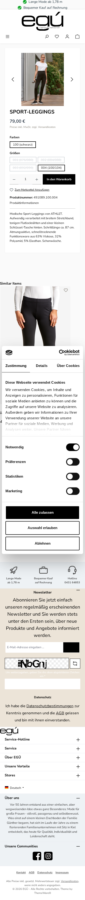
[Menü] (7, 37)
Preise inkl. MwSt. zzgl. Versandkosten (32, 127)
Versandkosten (69, 881)
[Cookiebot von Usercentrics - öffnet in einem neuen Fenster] (60, 352)
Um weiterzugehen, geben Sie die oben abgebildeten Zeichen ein (42, 674)
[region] (42, 79)
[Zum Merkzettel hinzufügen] (66, 291)
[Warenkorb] (77, 37)
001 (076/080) (24, 160)
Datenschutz (44, 872)
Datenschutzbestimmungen (49, 706)
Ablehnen (43, 543)
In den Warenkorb (59, 179)
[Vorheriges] (13, 79)
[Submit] (71, 647)
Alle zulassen (43, 512)
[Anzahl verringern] (14, 179)
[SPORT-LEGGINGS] (42, 79)
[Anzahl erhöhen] (36, 179)
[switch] (73, 462)
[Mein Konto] (67, 37)
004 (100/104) (51, 168)
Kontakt (21, 872)
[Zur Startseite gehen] (42, 21)
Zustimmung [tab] (15, 366)
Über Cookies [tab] (68, 366)
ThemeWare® (42, 893)
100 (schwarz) (23, 145)
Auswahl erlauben (42, 528)
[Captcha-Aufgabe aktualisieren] (75, 664)
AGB (60, 713)
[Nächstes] (71, 79)
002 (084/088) (52, 160)
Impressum (62, 872)
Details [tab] (41, 366)
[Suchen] (47, 37)
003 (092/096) (24, 168)
